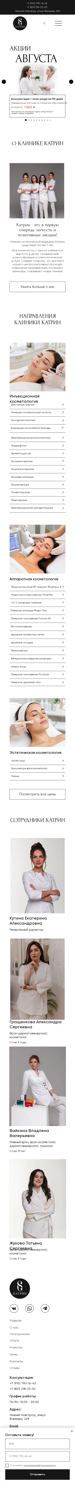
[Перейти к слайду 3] (31, 120)
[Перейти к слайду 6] (39, 120)
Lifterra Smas (18, 667)
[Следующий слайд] (71, 82)
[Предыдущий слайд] (4, 82)
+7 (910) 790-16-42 (37, 3)
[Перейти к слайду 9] (47, 120)
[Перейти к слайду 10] (49, 120)
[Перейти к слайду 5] (36, 120)
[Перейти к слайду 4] (34, 120)
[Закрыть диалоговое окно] (72, 1431)
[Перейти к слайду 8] (44, 120)
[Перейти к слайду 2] (28, 120)
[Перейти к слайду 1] (26, 120)
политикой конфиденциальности (40, 1465)
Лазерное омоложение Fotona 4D (31, 618)
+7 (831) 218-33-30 (37, 7)
